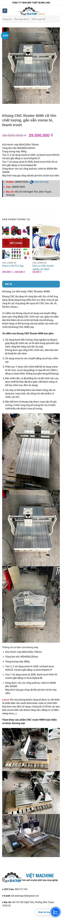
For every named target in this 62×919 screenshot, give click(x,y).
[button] (4, 10)
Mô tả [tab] (8, 284)
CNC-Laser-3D (38, 19)
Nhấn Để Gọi (40, 182)
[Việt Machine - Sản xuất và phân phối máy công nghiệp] (31, 11)
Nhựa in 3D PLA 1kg (12, 266)
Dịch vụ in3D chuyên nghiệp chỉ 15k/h (43, 267)
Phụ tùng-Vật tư (21, 19)
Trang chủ (6, 19)
